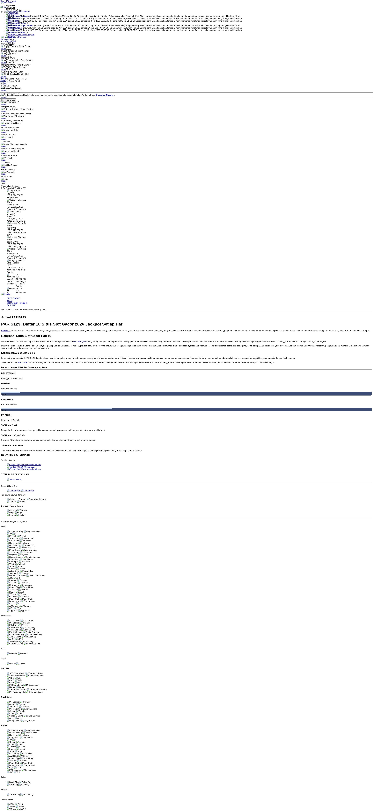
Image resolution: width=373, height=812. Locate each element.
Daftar (3, 80)
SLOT (9, 300)
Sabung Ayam (27, 34)
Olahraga (21, 23)
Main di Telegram (8, 1)
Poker (17, 30)
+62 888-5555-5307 (26, 467)
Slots (15, 14)
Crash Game (26, 25)
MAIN (3, 104)
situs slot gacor (80, 341)
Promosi (22, 37)
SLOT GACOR (13, 298)
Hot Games (24, 11)
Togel (16, 21)
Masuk (3, 78)
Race (15, 18)
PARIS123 (11, 305)
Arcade (18, 27)
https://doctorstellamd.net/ (29, 464)
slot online (22, 362)
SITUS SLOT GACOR (17, 303)
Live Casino (24, 16)
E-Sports (20, 32)
